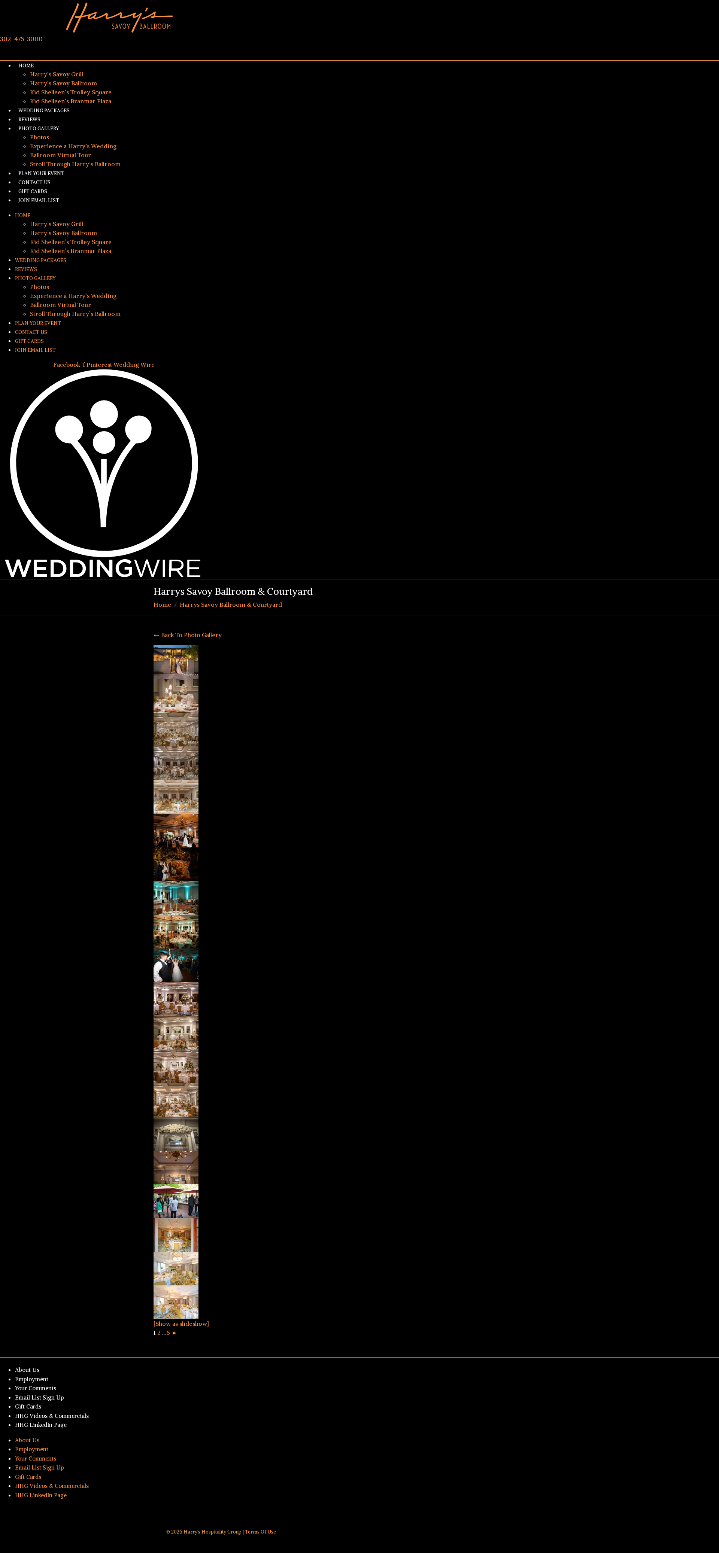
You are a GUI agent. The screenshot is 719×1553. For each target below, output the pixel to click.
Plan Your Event (38, 323)
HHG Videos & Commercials (52, 1415)
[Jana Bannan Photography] (176, 965)
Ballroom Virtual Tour (60, 155)
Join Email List (38, 200)
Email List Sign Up (39, 1397)
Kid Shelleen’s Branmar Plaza (70, 251)
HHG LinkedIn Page (41, 1424)
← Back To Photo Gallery (188, 635)
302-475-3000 (21, 39)
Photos (39, 137)
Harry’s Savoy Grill (56, 74)
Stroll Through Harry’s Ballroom (75, 164)
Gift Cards (29, 341)
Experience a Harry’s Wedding (73, 146)
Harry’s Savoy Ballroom (63, 83)
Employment (31, 1379)
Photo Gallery (38, 128)
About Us (27, 1369)
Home (26, 66)
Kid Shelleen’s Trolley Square (71, 92)
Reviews (26, 269)
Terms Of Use (260, 1532)
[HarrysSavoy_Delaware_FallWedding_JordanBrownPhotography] (176, 796)
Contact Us (31, 332)
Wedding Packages (44, 110)
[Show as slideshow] (181, 1323)
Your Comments (35, 1388)
